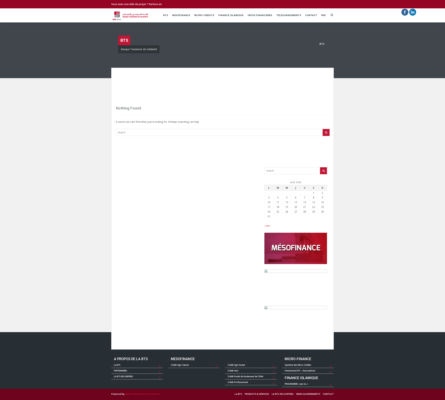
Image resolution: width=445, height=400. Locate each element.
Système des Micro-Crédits (298, 364)
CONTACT (311, 15)
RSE (323, 15)
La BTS (117, 364)
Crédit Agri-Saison (180, 364)
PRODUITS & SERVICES (257, 393)
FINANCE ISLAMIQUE (231, 15)
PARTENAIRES (120, 370)
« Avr (267, 225)
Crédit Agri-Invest (236, 364)
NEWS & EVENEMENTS (308, 393)
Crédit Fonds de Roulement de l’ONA (245, 376)
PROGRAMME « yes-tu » (296, 383)
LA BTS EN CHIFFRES (123, 376)
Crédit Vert (233, 370)
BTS (165, 15)
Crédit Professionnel (238, 382)
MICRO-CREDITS (204, 15)
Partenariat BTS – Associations (300, 370)
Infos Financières (260, 15)
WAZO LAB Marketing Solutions (142, 393)
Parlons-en (155, 4)
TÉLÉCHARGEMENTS (288, 15)
